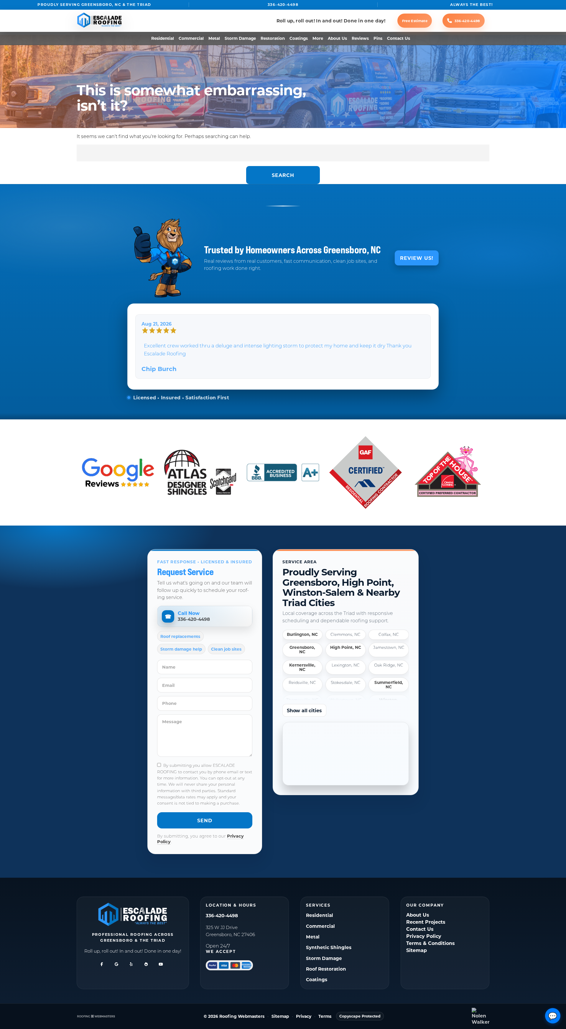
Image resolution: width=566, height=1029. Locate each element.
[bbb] (146, 964)
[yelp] (131, 964)
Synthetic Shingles (328, 947)
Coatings (298, 38)
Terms (324, 1016)
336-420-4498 (283, 4)
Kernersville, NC (302, 667)
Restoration (273, 38)
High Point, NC (345, 647)
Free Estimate (415, 21)
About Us (337, 38)
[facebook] (101, 964)
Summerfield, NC (388, 684)
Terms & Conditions (430, 943)
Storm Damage (240, 38)
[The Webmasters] (96, 1016)
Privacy (303, 1016)
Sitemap (416, 950)
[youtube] (160, 964)
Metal (214, 38)
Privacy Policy (423, 936)
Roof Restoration (326, 969)
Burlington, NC (302, 634)
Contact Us (398, 38)
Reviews (360, 38)
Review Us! (416, 258)
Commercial (191, 38)
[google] (116, 964)
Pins (378, 38)
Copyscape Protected (360, 1016)
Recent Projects (425, 922)
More (317, 38)
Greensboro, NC (302, 649)
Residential (162, 38)
